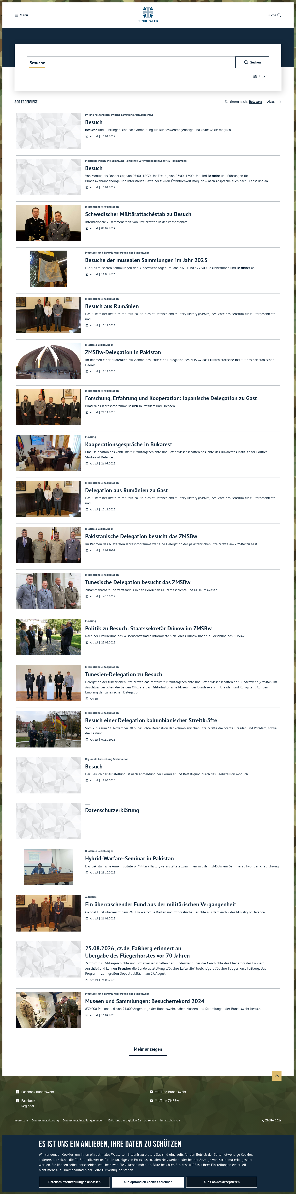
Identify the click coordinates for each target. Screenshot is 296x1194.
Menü (24, 15)
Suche (272, 15)
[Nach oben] (277, 1076)
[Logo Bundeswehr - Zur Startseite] (148, 15)
